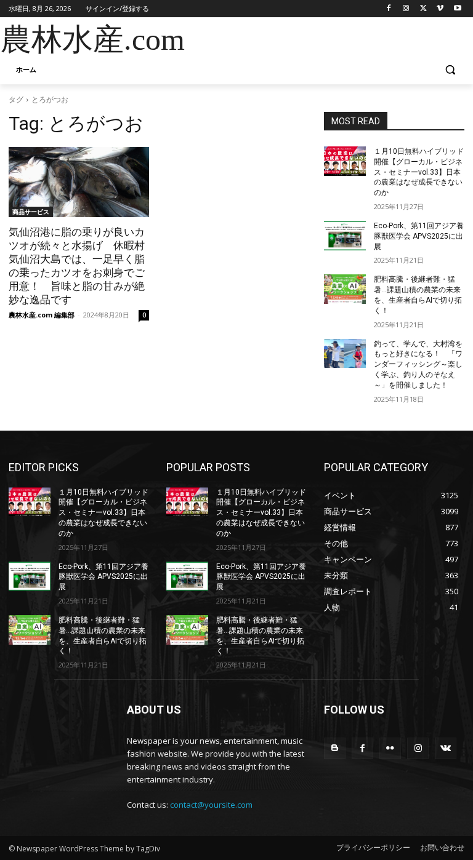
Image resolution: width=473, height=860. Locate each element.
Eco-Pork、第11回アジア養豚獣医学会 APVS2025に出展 (419, 236)
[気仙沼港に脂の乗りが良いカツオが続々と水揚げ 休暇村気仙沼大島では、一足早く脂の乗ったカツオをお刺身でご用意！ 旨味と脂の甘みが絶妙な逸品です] (79, 182)
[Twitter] (423, 9)
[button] (449, 69)
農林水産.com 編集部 (42, 314)
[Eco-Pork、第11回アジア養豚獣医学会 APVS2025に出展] (345, 235)
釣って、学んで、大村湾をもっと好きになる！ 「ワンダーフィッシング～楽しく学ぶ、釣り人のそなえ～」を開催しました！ (418, 364)
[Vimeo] (440, 9)
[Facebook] (389, 9)
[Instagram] (406, 9)
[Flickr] (390, 748)
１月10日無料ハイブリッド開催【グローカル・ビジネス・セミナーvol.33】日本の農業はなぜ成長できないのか (419, 172)
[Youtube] (457, 9)
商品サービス (30, 211)
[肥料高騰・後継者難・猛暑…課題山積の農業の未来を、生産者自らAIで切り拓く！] (345, 289)
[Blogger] (335, 748)
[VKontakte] (445, 748)
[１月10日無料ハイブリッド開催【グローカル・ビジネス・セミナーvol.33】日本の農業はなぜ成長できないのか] (345, 161)
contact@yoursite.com (211, 804)
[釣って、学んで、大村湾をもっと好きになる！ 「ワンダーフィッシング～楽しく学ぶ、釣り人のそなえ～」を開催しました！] (345, 353)
